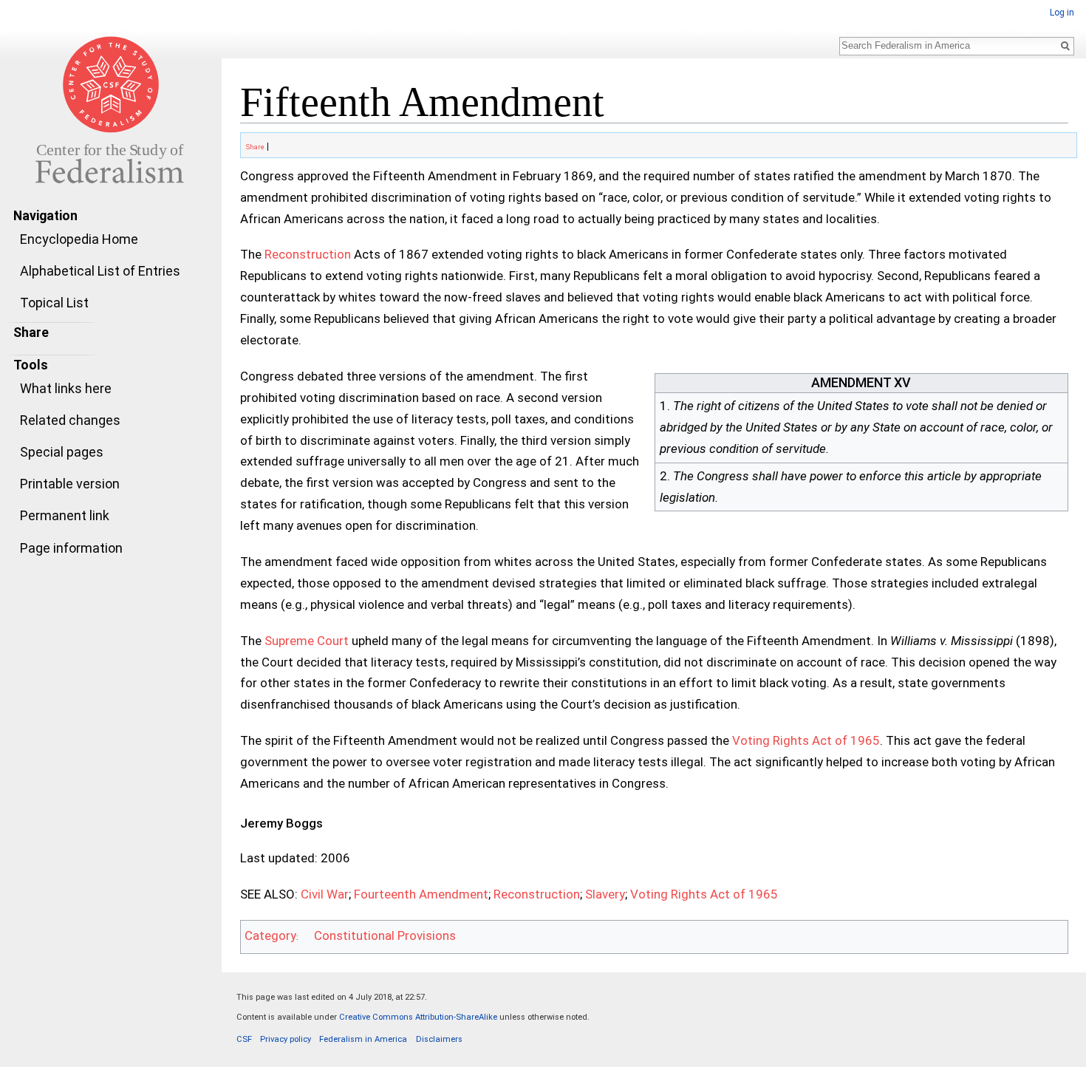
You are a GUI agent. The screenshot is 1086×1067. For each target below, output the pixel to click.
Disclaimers (439, 1039)
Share (254, 147)
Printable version (70, 483)
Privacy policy (285, 1039)
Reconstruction (307, 254)
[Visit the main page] (111, 109)
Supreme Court (306, 640)
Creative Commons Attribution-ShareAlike (418, 1017)
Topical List (54, 302)
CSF (244, 1039)
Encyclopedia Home (79, 239)
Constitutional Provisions (385, 935)
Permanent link (64, 515)
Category (270, 935)
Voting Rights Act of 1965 (806, 740)
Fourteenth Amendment (421, 894)
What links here (66, 388)
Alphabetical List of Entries (100, 271)
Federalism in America (363, 1039)
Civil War (325, 894)
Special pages (61, 452)
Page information (71, 548)
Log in (1062, 12)
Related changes (70, 420)
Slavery (605, 894)
